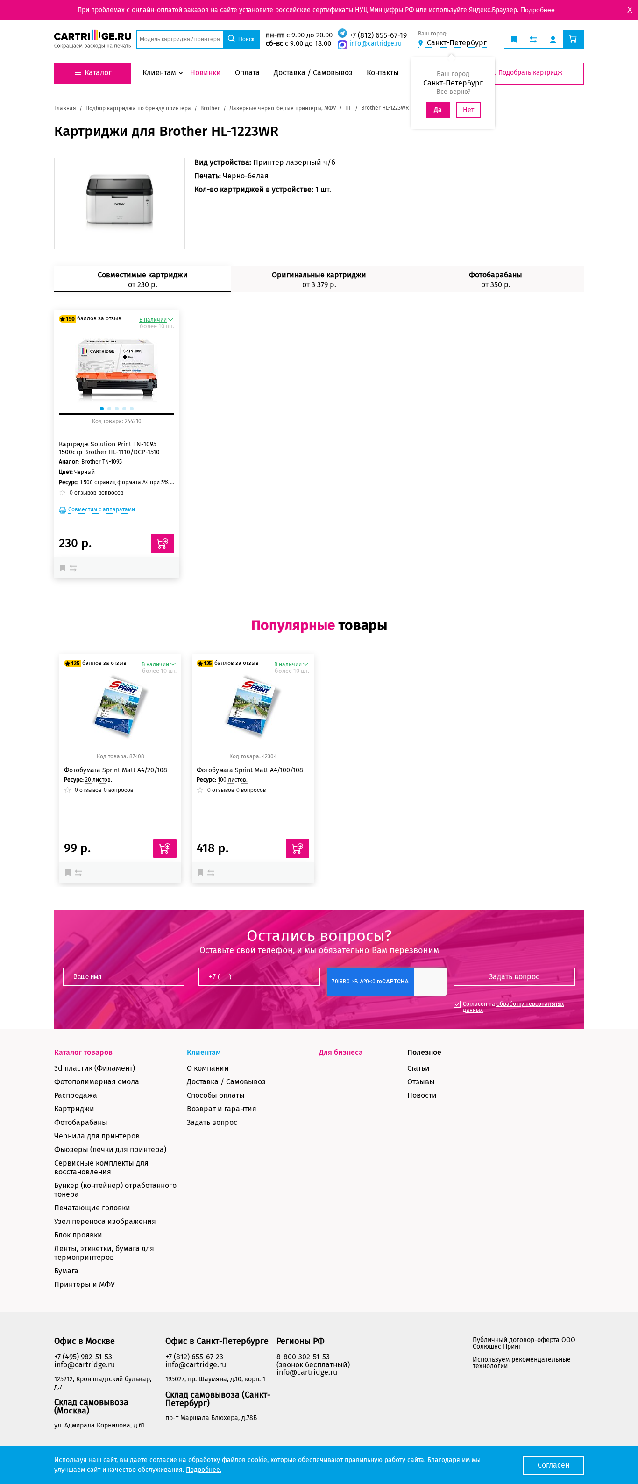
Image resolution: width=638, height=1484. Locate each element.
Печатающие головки (92, 1207)
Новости (422, 1095)
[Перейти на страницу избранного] (513, 39)
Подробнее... (540, 10)
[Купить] (162, 543)
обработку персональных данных (513, 1007)
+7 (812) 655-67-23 (194, 1356)
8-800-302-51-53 (303, 1356)
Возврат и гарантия (221, 1108)
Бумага (66, 1270)
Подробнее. (203, 1470)
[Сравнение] (74, 567)
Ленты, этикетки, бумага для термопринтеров (104, 1253)
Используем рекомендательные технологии (522, 1363)
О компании (208, 1068)
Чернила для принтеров (97, 1135)
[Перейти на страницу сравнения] (533, 39)
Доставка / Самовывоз (226, 1081)
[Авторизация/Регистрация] (553, 39)
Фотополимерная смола (96, 1081)
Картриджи (74, 1108)
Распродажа (75, 1095)
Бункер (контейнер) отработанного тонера (115, 1190)
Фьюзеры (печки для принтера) (110, 1149)
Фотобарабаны (80, 1122)
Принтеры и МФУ (84, 1284)
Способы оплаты (216, 1095)
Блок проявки (78, 1234)
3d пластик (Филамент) (94, 1068)
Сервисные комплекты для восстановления (101, 1167)
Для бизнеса (341, 1052)
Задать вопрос (212, 1122)
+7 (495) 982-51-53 (83, 1356)
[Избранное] (65, 567)
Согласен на (513, 1007)
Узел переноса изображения (105, 1221)
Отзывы (421, 1081)
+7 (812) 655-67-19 (378, 35)
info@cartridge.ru (375, 44)
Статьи (418, 1068)
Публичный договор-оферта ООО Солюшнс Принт (524, 1343)
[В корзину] (165, 848)
